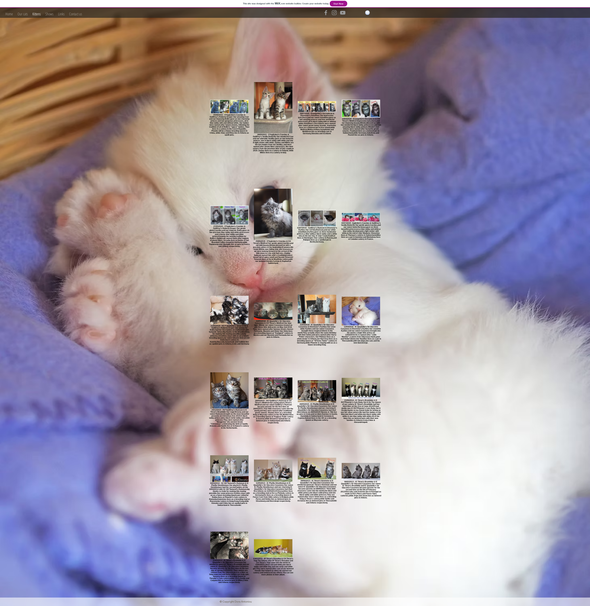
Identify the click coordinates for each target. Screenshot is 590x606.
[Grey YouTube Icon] (342, 12)
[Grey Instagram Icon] (334, 12)
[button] (22, 14)
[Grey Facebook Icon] (326, 12)
